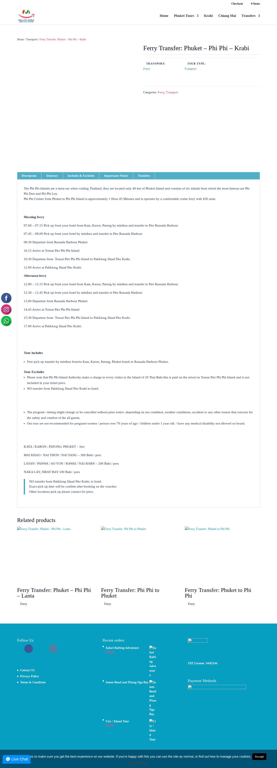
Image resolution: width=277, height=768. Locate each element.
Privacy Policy (29, 676)
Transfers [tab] (144, 175)
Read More (138, 763)
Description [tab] (29, 175)
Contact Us (27, 670)
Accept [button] (259, 756)
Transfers (249, 16)
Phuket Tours (184, 16)
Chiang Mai (227, 16)
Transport (31, 39)
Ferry (161, 92)
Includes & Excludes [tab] (81, 175)
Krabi (208, 16)
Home (164, 16)
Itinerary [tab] (52, 175)
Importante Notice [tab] (116, 175)
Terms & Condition (33, 682)
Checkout (237, 3)
